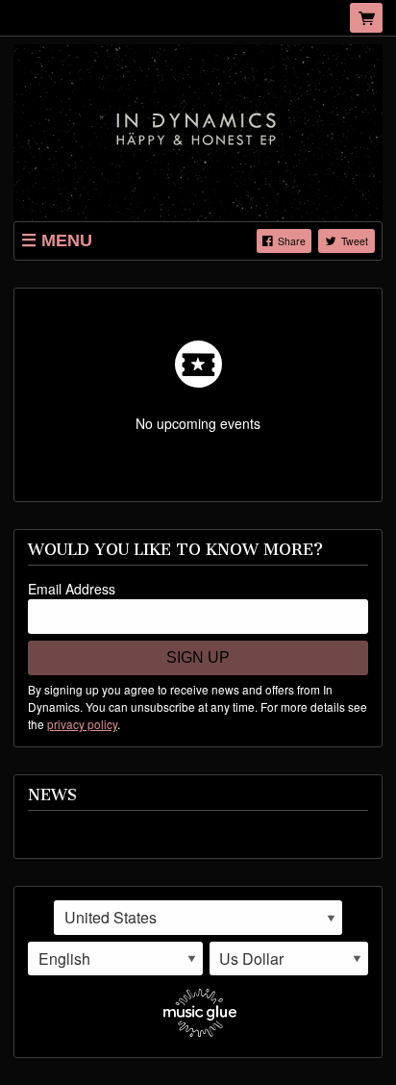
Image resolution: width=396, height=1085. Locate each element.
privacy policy (82, 724)
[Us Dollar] (289, 959)
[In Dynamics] (198, 129)
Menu (66, 240)
